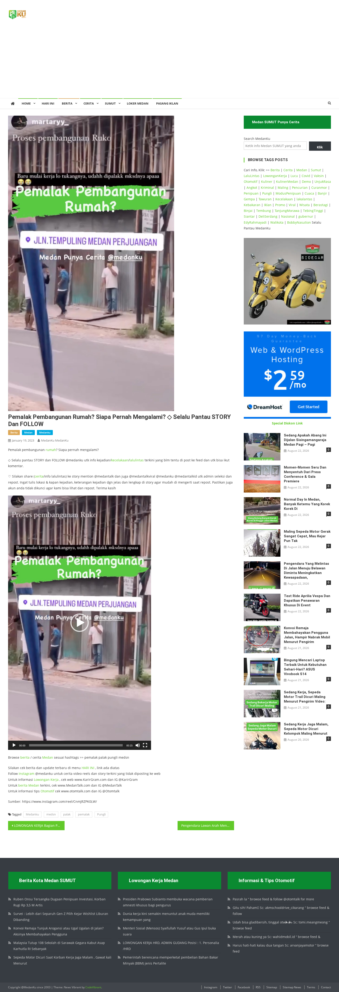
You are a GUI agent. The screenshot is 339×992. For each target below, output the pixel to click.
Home (26, 103)
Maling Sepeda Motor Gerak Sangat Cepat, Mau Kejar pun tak (307, 536)
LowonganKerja (275, 176)
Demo (306, 181)
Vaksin (319, 176)
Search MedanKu (257, 138)
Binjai (248, 210)
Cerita (88, 103)
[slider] (76, 745)
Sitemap (271, 987)
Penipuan (251, 193)
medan (28, 432)
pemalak (84, 814)
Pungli (101, 814)
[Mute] (137, 745)
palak (67, 814)
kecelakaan (119, 460)
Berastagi (320, 205)
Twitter (227, 987)
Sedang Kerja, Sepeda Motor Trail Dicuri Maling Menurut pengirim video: (304, 696)
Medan (47, 757)
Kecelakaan (284, 199)
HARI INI (88, 768)
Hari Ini (48, 103)
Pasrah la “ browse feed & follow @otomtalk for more (273, 899)
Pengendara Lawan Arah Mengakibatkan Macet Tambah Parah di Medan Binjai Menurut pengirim (207, 825)
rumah (51, 450)
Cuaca (309, 193)
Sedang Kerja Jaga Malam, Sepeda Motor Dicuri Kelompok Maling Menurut (306, 729)
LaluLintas (251, 176)
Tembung (263, 210)
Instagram (26, 773)
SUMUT (110, 103)
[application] (79, 623)
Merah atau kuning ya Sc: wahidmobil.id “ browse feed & (276, 937)
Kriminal (267, 187)
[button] (79, 622)
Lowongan (42, 779)
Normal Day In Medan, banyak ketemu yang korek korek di (307, 504)
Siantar (249, 216)
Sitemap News (292, 987)
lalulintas (136, 460)
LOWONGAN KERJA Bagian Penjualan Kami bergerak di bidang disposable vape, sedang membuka (39, 825)
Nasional (288, 216)
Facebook (244, 987)
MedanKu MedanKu (54, 440)
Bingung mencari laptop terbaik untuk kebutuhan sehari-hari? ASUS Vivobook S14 (305, 667)
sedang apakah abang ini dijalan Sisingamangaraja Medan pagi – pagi (305, 440)
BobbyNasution (299, 222)
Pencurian (300, 187)
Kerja (55, 779)
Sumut (316, 170)
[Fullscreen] (145, 745)
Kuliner (266, 181)
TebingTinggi (313, 210)
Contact (326, 987)
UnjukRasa (323, 181)
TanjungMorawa (287, 210)
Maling (283, 187)
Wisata (304, 205)
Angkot (252, 187)
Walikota (276, 222)
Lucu (294, 176)
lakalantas (304, 199)
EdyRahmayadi (255, 222)
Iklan (267, 205)
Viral (292, 205)
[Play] (14, 745)
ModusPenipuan (288, 193)
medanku (45, 432)
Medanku (32, 814)
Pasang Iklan (167, 103)
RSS (258, 987)
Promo (280, 205)
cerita (39, 476)
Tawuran (265, 199)
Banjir (322, 193)
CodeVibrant (93, 987)
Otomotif (47, 791)
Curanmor (319, 187)
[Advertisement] (169, 63)
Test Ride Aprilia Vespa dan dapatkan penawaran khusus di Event (307, 600)
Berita (67, 103)
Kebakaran (252, 205)
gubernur (305, 216)
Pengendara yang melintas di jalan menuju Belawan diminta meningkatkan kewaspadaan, (306, 571)
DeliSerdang (268, 216)
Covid (306, 176)
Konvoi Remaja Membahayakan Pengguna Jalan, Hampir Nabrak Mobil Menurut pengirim (307, 635)
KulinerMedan (287, 181)
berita (14, 432)
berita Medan (28, 785)
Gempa (249, 199)
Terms (311, 987)
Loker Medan (138, 103)
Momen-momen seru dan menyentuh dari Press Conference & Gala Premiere (305, 474)
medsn (51, 814)
